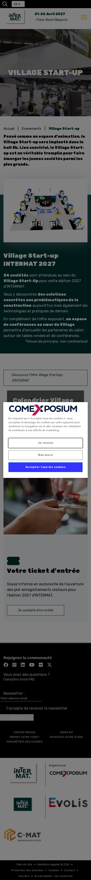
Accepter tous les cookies (45, 467)
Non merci (45, 455)
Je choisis (45, 442)
